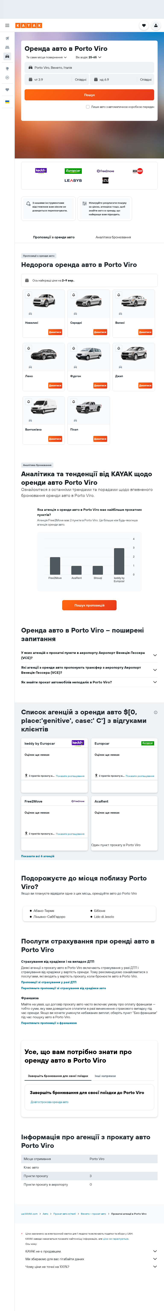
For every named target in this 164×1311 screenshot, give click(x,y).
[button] (7, 25)
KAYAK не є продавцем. (43, 1251)
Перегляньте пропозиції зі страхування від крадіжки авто (63, 988)
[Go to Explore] (7, 68)
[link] (89, 605)
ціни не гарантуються (115, 1238)
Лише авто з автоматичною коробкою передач (122, 107)
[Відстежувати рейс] (7, 77)
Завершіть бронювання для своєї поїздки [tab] (58, 1076)
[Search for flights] (7, 38)
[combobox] (47, 57)
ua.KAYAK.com (29, 1213)
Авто (45, 1213)
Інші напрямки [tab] (105, 1076)
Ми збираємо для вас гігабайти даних (54, 1259)
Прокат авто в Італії (64, 1213)
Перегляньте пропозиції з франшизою (49, 1023)
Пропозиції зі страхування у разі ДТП (48, 982)
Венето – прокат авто (93, 1213)
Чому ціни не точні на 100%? (47, 1266)
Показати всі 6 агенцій (37, 856)
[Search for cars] (7, 56)
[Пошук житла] (7, 47)
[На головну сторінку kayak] (28, 25)
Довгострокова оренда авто (50, 1102)
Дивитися (55, 332)
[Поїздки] (7, 89)
